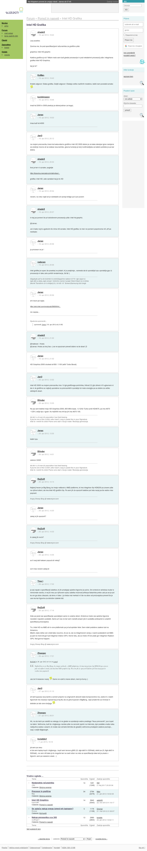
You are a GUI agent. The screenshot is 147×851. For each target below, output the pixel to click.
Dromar (34, 811)
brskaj (6, 47)
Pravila (4, 847)
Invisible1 (42, 739)
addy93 (100, 800)
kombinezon (43, 97)
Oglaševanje (47, 847)
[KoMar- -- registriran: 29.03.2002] (33, 77)
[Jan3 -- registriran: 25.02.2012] (33, 137)
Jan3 (39, 135)
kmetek (99, 817)
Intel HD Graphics (40, 800)
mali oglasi (8, 33)
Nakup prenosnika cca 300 (44, 817)
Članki (4, 40)
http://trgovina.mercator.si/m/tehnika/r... (45, 173)
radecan (41, 262)
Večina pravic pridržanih (18, 847)
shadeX (41, 32)
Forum (4, 30)
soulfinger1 (35, 820)
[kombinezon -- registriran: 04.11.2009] (33, 98)
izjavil (55, 661)
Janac (40, 114)
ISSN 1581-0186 (68, 847)
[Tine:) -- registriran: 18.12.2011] (33, 583)
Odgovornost (35, 847)
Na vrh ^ (142, 847)
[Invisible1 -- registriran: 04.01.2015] (33, 740)
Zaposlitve (6, 44)
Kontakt (57, 847)
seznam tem (128, 76)
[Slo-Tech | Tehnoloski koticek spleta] (15, 11)
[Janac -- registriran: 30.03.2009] (33, 116)
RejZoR (41, 479)
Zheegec (41, 653)
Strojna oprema (45, 787)
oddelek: (56, 839)
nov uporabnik (129, 52)
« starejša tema (44, 839)
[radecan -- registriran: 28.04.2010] (33, 263)
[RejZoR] (33, 480)
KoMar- (41, 75)
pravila (7, 55)
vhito (33, 785)
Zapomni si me (131, 35)
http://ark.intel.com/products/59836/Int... (45, 306)
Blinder (41, 400)
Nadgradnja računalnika (43, 782)
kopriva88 (35, 802)
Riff (98, 783)
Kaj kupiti (43, 813)
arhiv (6, 26)
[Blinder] (33, 402)
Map (33, 793)
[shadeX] (33, 33)
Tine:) (40, 581)
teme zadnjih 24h (11, 36)
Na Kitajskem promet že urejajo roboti (49, 1)
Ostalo (4, 51)
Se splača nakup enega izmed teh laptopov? (52, 808)
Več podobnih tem (34, 829)
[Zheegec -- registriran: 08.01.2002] (33, 655)
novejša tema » (101, 839)
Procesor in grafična (41, 791)
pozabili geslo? (130, 55)
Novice (5, 23)
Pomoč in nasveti (46, 804)
